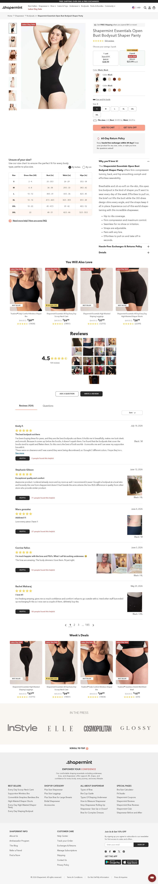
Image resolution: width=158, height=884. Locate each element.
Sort (130, 413)
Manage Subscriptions (67, 851)
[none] (107, 75)
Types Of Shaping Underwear (93, 798)
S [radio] (96, 109)
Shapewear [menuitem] (43, 6)
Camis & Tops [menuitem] (62, 6)
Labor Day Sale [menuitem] (35, 9)
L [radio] (114, 109)
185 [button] (87, 625)
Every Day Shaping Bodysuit (20, 811)
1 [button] (70, 625)
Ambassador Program (19, 841)
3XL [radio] (97, 115)
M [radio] (105, 109)
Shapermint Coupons (126, 798)
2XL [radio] (132, 109)
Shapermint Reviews (126, 801)
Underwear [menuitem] (73, 6)
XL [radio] (124, 109)
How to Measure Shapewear (93, 801)
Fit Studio (121, 794)
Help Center (62, 836)
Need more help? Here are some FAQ (30, 221)
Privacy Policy (63, 865)
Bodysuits (31, 16)
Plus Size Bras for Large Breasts (58, 798)
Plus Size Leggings (52, 794)
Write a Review (91, 394)
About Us (14, 836)
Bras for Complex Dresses (92, 813)
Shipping (61, 855)
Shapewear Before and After (129, 813)
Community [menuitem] (109, 6)
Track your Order (65, 841)
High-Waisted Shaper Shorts (20, 801)
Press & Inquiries (120, 877)
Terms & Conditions (74, 877)
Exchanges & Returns (66, 846)
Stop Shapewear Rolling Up (92, 805)
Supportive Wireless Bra (19, 794)
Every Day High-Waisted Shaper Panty (22, 806)
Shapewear (19, 16)
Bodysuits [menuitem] (85, 6)
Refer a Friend (16, 851)
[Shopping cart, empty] (154, 7)
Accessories (49, 805)
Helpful (22, 458)
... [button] (83, 625)
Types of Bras (86, 790)
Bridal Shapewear (52, 801)
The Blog (14, 846)
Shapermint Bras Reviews (128, 805)
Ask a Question (67, 394)
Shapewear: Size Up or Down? (94, 809)
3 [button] (78, 625)
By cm (88, 167)
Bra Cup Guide (87, 794)
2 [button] (74, 625)
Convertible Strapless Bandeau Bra (23, 798)
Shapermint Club (124, 809)
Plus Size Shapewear (53, 790)
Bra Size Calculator (125, 790)
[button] (136, 7)
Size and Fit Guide (103, 99)
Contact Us (62, 860)
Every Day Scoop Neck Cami (21, 790)
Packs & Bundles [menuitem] (96, 6)
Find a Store (15, 855)
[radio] (105, 79)
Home (10, 16)
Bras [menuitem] (52, 6)
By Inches (76, 167)
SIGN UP (141, 845)
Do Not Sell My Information (98, 877)
